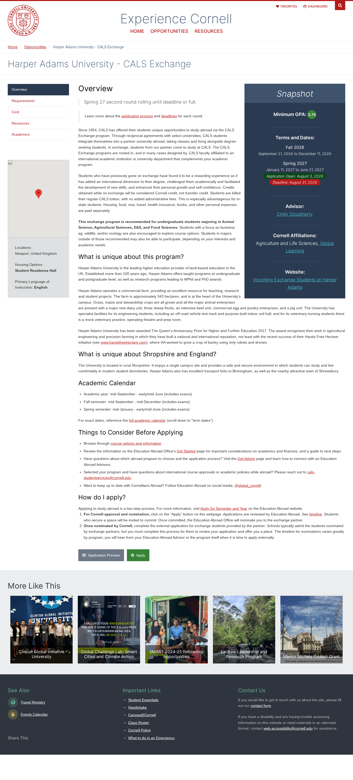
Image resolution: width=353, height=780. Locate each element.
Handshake (137, 707)
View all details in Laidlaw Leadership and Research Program (244, 629)
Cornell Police (139, 730)
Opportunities (169, 31)
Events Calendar (34, 714)
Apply (140, 555)
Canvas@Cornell (142, 715)
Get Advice (246, 459)
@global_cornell (248, 485)
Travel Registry (33, 702)
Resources (209, 31)
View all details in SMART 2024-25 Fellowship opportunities (176, 629)
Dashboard (318, 6)
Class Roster (138, 723)
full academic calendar (147, 420)
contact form (261, 706)
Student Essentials (143, 700)
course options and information (136, 443)
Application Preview (104, 555)
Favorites (289, 6)
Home (137, 31)
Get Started (186, 451)
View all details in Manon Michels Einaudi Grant (311, 629)
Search (340, 5)
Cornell (176, 18)
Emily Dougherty (295, 214)
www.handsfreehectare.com (123, 342)
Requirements (23, 101)
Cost (15, 112)
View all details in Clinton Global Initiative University (41, 629)
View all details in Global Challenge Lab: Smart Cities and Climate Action (109, 629)
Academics (20, 134)
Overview (19, 89)
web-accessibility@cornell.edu (288, 728)
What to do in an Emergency (151, 738)
